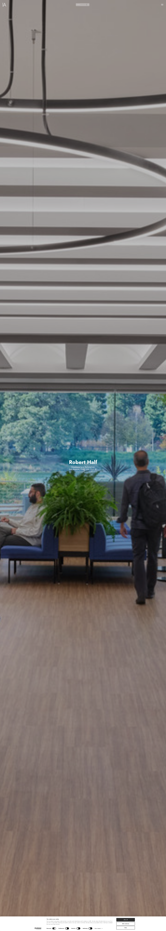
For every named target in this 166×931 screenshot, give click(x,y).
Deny (126, 927)
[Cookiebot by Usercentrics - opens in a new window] (38, 928)
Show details (98, 928)
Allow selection (125, 923)
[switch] (67, 928)
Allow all (126, 919)
